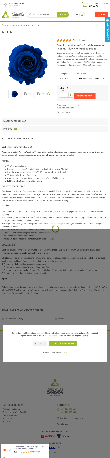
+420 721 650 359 (16, 3)
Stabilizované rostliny (17, 25)
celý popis (97, 65)
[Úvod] (13, 15)
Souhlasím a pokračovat (63, 344)
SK (107, 3)
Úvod (4, 25)
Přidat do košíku (85, 96)
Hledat (63, 15)
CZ (103, 3)
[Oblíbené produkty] (76, 14)
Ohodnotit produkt (80, 40)
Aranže (30, 25)
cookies (39, 333)
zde (65, 352)
